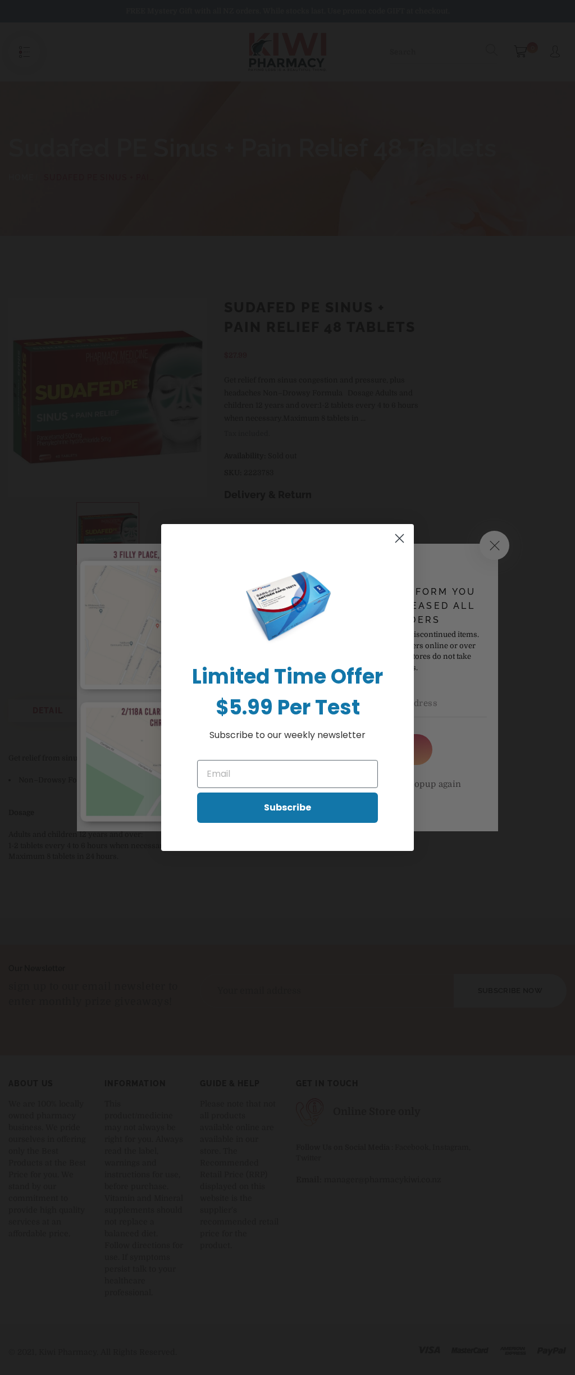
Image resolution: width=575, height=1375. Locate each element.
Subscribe (287, 807)
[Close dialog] (399, 538)
